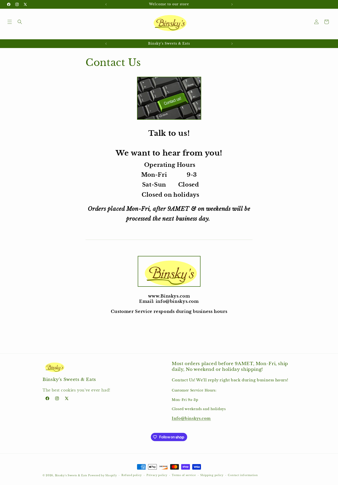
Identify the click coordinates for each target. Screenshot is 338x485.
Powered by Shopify (102, 475)
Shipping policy (211, 475)
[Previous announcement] (106, 4)
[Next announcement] (232, 4)
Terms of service (184, 475)
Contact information (243, 475)
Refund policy (131, 475)
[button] (10, 22)
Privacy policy (156, 475)
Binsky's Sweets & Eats (71, 475)
